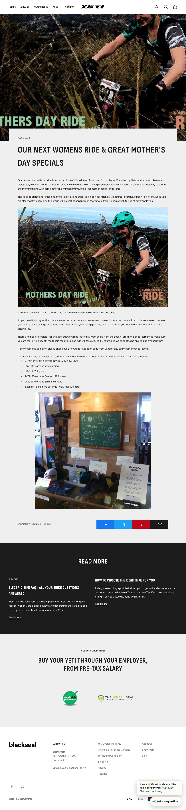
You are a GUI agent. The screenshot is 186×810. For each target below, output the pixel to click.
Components (41, 6)
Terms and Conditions (110, 755)
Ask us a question (167, 801)
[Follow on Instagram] (22, 786)
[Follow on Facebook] (12, 786)
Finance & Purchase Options (114, 749)
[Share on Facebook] (106, 524)
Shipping (103, 761)
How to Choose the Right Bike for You (125, 580)
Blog (144, 755)
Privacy (102, 767)
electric (13, 579)
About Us (147, 743)
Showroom (148, 749)
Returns (102, 773)
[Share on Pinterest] (142, 524)
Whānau (69, 6)
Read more (15, 617)
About (56, 6)
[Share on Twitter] (124, 524)
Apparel (25, 6)
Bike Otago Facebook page (83, 348)
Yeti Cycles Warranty (109, 743)
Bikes (13, 6)
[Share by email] (160, 524)
